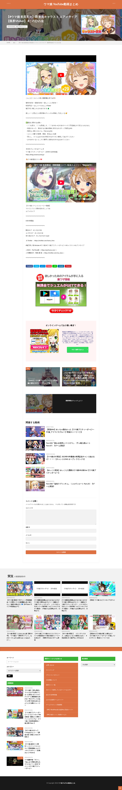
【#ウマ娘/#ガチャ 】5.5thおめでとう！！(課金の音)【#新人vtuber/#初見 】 (32, 734)
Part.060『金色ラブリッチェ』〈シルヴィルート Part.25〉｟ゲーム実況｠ (70, 485)
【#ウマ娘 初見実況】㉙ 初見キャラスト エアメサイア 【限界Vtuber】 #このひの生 (39, 42)
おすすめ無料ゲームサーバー (54, 699)
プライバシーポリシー (52, 675)
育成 (21, 710)
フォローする (74, 403)
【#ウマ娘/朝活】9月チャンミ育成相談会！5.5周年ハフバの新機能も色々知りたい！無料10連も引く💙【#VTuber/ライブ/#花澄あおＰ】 (19, 603)
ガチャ (20, 728)
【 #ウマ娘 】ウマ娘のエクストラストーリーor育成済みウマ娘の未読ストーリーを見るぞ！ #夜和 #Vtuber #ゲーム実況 (47, 637)
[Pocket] (49, 266)
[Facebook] (29, 266)
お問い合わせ (50, 665)
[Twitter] (36, 266)
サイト (28, 543)
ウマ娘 (20, 688)
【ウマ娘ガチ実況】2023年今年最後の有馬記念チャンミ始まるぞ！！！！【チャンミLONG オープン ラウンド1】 (70, 458)
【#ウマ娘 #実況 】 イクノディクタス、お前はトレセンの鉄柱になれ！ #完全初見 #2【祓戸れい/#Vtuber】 (74, 636)
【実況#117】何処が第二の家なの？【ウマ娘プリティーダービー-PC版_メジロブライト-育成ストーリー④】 (102, 636)
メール (28, 535)
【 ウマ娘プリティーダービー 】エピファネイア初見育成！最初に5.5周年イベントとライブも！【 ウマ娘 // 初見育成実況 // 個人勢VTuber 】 (33, 718)
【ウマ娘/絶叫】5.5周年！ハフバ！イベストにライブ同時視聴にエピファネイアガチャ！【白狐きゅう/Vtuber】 (32, 748)
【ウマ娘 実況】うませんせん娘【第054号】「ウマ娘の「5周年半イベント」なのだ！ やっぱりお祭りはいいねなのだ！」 (20, 637)
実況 (17, 26)
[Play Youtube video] (61, 75)
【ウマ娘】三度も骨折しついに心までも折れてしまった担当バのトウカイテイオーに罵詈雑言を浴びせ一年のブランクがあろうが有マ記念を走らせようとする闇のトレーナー (32, 698)
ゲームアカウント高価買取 (54, 704)
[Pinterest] (68, 266)
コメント (29, 508)
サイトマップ (50, 670)
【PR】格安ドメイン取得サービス (56, 714)
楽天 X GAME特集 (51, 694)
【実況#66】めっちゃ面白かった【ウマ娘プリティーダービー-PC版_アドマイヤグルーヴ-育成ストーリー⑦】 (70, 431)
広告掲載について (51, 680)
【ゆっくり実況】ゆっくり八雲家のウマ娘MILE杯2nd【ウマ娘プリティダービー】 (71, 472)
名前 (28, 527)
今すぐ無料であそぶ (78, 349)
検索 (9, 675)
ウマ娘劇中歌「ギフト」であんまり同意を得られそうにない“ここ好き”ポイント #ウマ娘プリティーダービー (32, 764)
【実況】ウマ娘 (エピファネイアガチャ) (102, 600)
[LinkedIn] (61, 266)
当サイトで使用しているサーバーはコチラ (58, 690)
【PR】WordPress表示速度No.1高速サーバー (59, 709)
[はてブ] (43, 266)
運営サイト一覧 (50, 685)
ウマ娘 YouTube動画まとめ (61, 4)
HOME (8, 42)
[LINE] (54, 266)
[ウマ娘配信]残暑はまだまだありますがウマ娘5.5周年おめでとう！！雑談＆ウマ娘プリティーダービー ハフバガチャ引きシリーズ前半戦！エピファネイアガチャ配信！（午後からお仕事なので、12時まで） (47, 605)
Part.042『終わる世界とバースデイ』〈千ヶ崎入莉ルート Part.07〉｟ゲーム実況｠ (68, 444)
